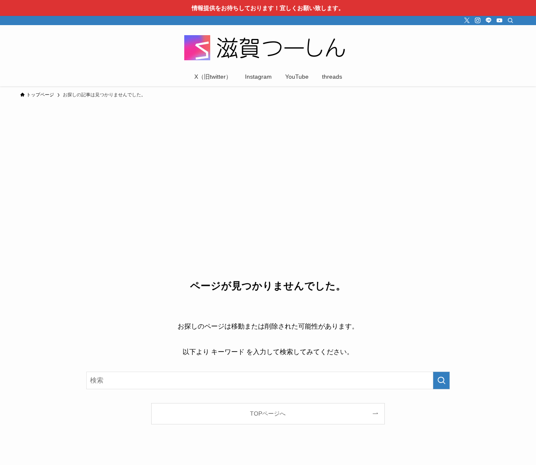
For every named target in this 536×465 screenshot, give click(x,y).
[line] (488, 20)
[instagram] (477, 20)
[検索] (510, 20)
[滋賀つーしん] (268, 47)
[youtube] (499, 20)
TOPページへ (268, 413)
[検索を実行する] (441, 380)
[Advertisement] (268, 165)
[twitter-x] (466, 20)
